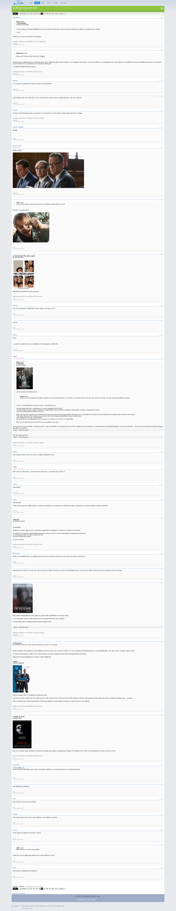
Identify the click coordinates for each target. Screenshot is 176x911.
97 (44, 13)
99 (50, 13)
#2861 (161, 321)
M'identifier (82, 899)
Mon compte (64, 2)
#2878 (161, 829)
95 (39, 13)
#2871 (161, 582)
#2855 (161, 110)
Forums (37, 2)
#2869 (161, 553)
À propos (48, 906)
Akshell (15, 80)
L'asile (23, 908)
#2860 (161, 305)
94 (36, 13)
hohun (15, 335)
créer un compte (91, 899)
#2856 (161, 127)
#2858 (161, 200)
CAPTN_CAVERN (18, 127)
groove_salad (17, 145)
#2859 (161, 254)
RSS (63, 906)
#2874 (161, 764)
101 (56, 13)
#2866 (161, 484)
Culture (19, 10)
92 (31, 13)
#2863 (161, 358)
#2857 (161, 147)
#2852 (161, 50)
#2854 (161, 96)
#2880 (161, 867)
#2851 (161, 17)
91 (28, 13)
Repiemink (16, 17)
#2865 (161, 468)
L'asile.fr (16, 906)
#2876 (161, 798)
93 (34, 13)
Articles (31, 2)
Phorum (30, 908)
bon (19, 210)
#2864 (161, 451)
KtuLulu (15, 305)
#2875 (161, 785)
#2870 (161, 569)
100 (53, 13)
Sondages (55, 2)
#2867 (161, 499)
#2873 (161, 715)
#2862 (161, 334)
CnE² (14, 799)
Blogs (43, 2)
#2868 (161, 518)
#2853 (161, 80)
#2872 (161, 641)
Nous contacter (56, 906)
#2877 (161, 814)
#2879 (161, 845)
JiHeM (15, 356)
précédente (23, 13)
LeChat (15, 451)
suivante (60, 13)
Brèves (49, 2)
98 (47, 13)
